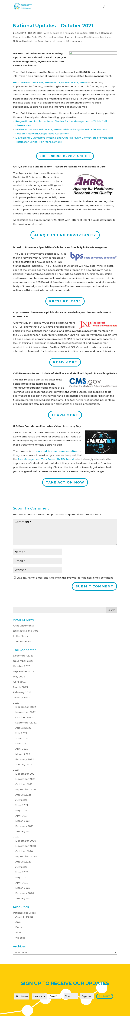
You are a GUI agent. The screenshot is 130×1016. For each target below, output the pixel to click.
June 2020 (22, 872)
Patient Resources (24, 912)
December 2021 (25, 773)
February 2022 (24, 759)
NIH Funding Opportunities (65, 156)
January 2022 (23, 764)
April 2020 (21, 882)
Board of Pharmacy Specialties (70, 33)
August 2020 (23, 861)
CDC (91, 33)
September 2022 (26, 722)
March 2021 (22, 820)
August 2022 (23, 727)
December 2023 (23, 655)
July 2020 (21, 866)
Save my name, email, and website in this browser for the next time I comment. (65, 577)
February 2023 (22, 692)
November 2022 (25, 712)
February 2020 (24, 893)
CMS (97, 33)
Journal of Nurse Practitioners (82, 37)
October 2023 (21, 666)
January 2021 (23, 831)
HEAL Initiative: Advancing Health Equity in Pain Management (50, 82)
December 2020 (25, 840)
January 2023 (21, 697)
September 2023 (23, 671)
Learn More (65, 415)
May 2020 (21, 877)
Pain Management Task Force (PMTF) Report (46, 459)
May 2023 (19, 676)
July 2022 (21, 733)
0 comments (74, 41)
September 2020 (26, 856)
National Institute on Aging (28, 41)
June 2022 (22, 738)
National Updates (55, 41)
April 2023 (19, 681)
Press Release (65, 301)
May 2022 (21, 743)
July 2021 (21, 799)
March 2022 (22, 754)
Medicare (105, 37)
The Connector (22, 641)
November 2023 (23, 660)
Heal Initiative (56, 37)
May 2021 (21, 810)
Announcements (23, 625)
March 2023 (20, 687)
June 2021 (21, 805)
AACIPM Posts (24, 916)
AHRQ (47, 33)
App (18, 921)
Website (20, 937)
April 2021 (21, 815)
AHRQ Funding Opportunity (65, 235)
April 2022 (21, 748)
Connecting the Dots (25, 37)
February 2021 (24, 826)
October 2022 (24, 717)
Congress (106, 33)
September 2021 (25, 789)
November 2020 (25, 845)
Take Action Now (65, 482)
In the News (20, 636)
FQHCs (42, 37)
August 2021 (23, 794)
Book (18, 927)
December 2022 (25, 706)
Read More (65, 362)
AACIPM (21, 33)
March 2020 (22, 887)
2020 (16, 836)
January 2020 (23, 898)
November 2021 (25, 778)
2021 (16, 769)
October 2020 (24, 851)
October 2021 (23, 784)
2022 (16, 702)
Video (19, 932)
